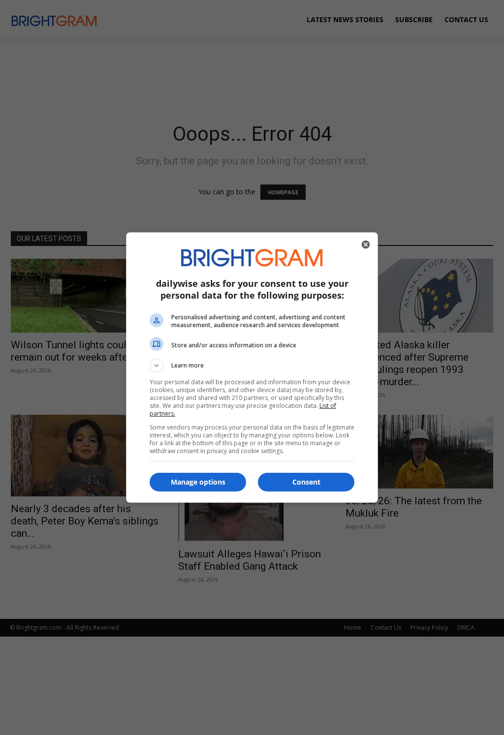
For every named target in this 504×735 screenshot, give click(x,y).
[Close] (366, 244)
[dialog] (252, 367)
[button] (252, 365)
